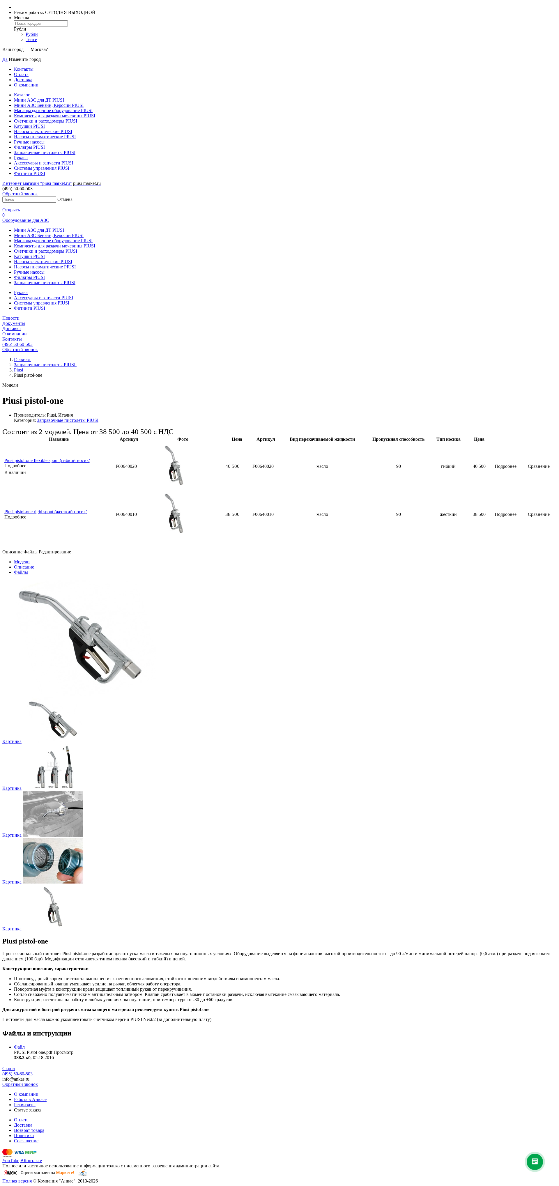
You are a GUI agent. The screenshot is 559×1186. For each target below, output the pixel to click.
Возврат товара (29, 1130)
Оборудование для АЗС (25, 220)
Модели (22, 561)
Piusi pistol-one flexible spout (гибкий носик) (47, 460)
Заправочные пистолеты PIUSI (44, 152)
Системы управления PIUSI (41, 168)
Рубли (32, 34)
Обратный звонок (20, 193)
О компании (26, 84)
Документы (13, 323)
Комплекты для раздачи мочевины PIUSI (54, 115)
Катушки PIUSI (29, 126)
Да (5, 59)
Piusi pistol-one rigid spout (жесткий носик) (45, 511)
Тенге (31, 39)
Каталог (22, 94)
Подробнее (505, 466)
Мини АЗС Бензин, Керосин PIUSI (49, 105)
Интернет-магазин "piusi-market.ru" (37, 183)
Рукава (21, 157)
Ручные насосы (29, 141)
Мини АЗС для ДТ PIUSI (39, 100)
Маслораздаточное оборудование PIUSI (53, 110)
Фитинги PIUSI (29, 173)
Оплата (21, 74)
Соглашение (26, 1140)
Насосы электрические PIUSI (43, 131)
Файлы (21, 572)
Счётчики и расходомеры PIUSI (45, 120)
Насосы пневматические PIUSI (45, 136)
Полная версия (17, 1180)
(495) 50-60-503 (17, 344)
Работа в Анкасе (30, 1099)
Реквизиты (25, 1104)
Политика (24, 1135)
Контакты (23, 69)
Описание (24, 566)
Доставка (23, 79)
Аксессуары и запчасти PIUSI (43, 162)
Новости (11, 318)
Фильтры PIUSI (29, 147)
